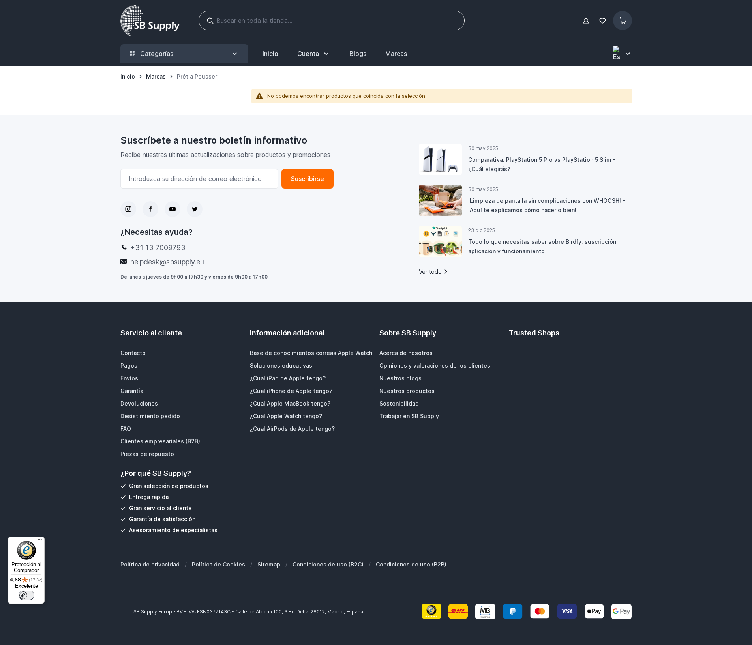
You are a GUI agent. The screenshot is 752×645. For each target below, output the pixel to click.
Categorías (156, 54)
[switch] (26, 595)
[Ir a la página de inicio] (150, 20)
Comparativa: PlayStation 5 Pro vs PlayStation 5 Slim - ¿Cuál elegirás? (542, 164)
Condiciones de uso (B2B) (411, 564)
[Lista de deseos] (602, 20)
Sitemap (268, 564)
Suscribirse (307, 179)
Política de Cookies (218, 564)
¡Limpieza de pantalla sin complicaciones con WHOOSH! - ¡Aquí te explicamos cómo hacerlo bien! (546, 205)
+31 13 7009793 (158, 247)
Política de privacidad (150, 564)
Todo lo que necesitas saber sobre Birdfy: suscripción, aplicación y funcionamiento (543, 246)
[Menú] (40, 541)
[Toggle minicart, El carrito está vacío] (622, 20)
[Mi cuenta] (586, 20)
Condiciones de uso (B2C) (328, 564)
